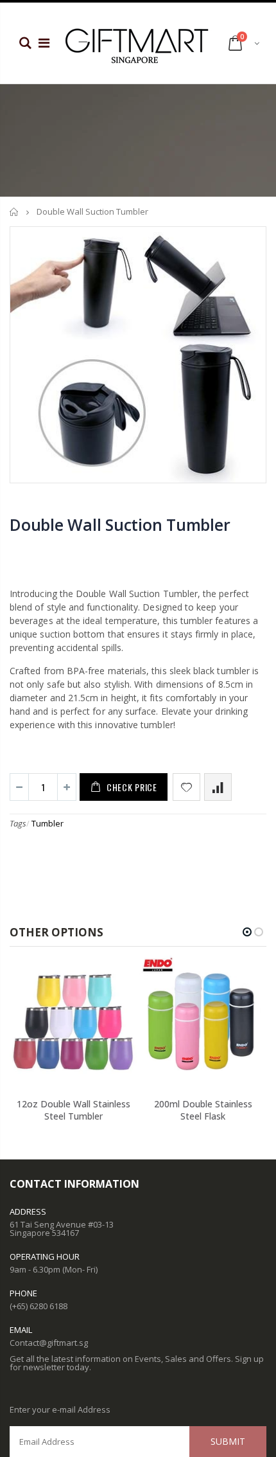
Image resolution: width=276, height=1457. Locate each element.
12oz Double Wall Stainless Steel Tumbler (73, 1110)
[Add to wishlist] (186, 787)
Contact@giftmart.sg (49, 1342)
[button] (247, 932)
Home (14, 212)
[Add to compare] (218, 787)
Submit (228, 1441)
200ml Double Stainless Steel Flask (203, 1110)
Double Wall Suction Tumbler (120, 524)
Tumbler (47, 823)
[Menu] (44, 42)
